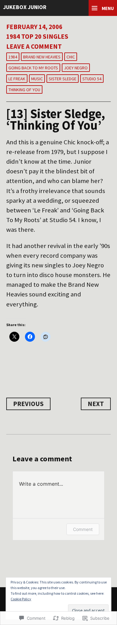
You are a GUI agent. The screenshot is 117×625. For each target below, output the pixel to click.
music (37, 79)
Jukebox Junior (24, 7)
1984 (12, 57)
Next (96, 404)
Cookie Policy (21, 599)
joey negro (76, 68)
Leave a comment (34, 46)
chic (70, 57)
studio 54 (91, 79)
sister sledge (62, 79)
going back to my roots (33, 68)
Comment (83, 529)
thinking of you (24, 89)
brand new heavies (42, 57)
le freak (16, 79)
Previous (28, 404)
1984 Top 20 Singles (37, 36)
